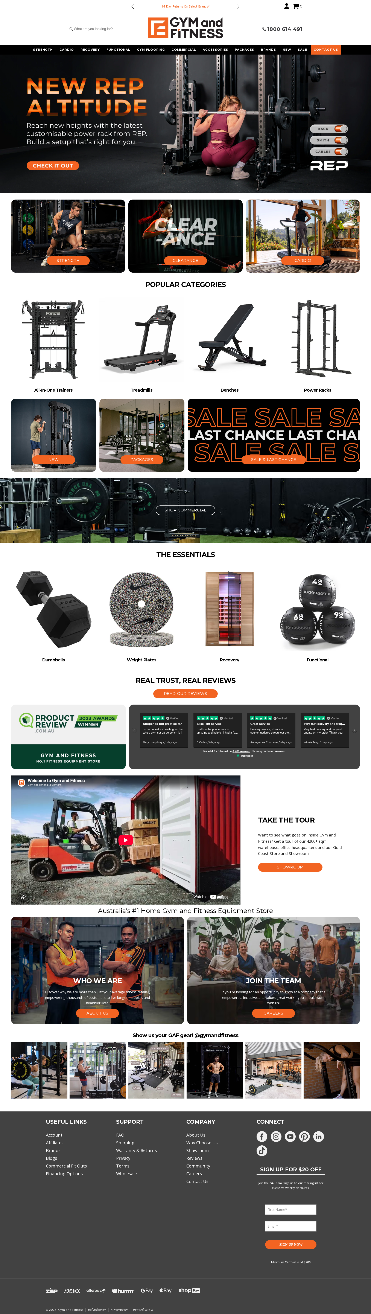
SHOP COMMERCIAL (185, 510)
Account (54, 1135)
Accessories (215, 50)
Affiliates (55, 1143)
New (287, 50)
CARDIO (303, 260)
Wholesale (126, 1174)
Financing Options (64, 1174)
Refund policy (97, 1309)
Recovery (90, 50)
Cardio (66, 50)
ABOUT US (97, 1013)
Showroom (197, 1150)
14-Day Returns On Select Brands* (185, 6)
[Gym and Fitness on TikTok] (262, 1150)
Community (198, 1166)
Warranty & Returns (136, 1150)
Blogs (51, 1158)
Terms (122, 1166)
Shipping (125, 1143)
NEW (54, 459)
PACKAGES (142, 459)
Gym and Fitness (70, 1309)
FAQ (120, 1135)
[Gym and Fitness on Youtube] (290, 1136)
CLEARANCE (185, 260)
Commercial (184, 50)
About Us (195, 1135)
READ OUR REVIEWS (185, 693)
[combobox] (93, 29)
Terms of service (143, 1309)
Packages (244, 50)
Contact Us (326, 50)
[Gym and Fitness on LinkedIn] (318, 1136)
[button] (295, 6)
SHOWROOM (290, 867)
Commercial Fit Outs (66, 1166)
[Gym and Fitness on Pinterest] (304, 1136)
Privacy (123, 1158)
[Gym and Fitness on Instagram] (276, 1136)
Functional (118, 50)
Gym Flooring (151, 50)
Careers (194, 1174)
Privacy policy (119, 1309)
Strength (43, 50)
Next (238, 6)
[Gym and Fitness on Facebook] (262, 1136)
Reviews (194, 1158)
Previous (133, 6)
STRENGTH (68, 260)
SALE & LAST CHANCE (273, 459)
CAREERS (273, 1013)
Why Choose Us (202, 1143)
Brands (268, 50)
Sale (302, 50)
